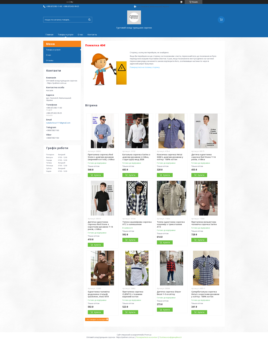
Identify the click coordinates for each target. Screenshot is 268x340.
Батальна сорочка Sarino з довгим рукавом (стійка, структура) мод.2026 (136, 157)
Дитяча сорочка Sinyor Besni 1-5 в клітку (169, 292)
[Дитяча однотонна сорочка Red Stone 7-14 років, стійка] (206, 130)
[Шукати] (89, 19)
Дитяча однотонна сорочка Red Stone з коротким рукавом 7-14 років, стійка (100, 226)
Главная (49, 34)
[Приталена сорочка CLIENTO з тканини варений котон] (137, 268)
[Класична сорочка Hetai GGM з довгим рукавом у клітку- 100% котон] (171, 130)
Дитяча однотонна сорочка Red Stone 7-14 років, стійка (203, 157)
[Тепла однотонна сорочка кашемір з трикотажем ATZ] (171, 198)
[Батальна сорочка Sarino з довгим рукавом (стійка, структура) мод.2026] (137, 130)
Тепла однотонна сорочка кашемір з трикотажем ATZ (171, 224)
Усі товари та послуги (96, 319)
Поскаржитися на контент (147, 337)
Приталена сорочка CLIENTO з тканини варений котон (132, 294)
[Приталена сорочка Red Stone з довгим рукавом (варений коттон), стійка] (102, 130)
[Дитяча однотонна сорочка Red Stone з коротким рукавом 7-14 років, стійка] (102, 198)
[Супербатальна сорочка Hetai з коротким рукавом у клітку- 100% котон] (206, 268)
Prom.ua (148, 335)
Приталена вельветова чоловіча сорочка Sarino (204, 223)
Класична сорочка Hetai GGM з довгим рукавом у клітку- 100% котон (170, 157)
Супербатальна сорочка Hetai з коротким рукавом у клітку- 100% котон (205, 294)
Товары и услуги (65, 34)
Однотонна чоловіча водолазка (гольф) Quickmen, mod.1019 (99, 294)
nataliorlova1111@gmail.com (58, 123)
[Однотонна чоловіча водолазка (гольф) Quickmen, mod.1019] (102, 268)
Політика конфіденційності (170, 337)
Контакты (92, 34)
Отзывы (49, 60)
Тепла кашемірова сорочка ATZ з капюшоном (137, 223)
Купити (97, 175)
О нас (80, 34)
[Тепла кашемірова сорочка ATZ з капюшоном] (137, 198)
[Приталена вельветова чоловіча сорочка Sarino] (206, 198)
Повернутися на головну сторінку (145, 67)
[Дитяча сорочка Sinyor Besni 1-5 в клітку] (171, 268)
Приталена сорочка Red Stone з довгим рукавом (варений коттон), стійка (101, 157)
